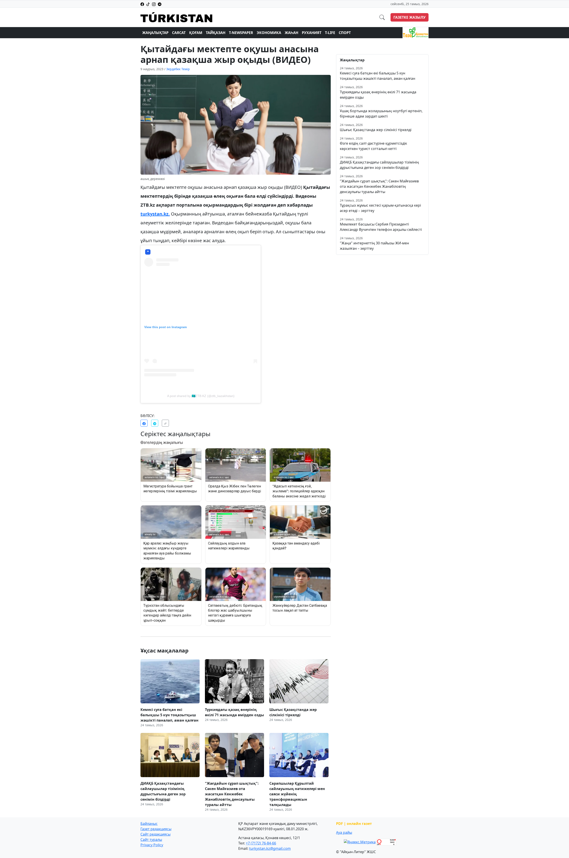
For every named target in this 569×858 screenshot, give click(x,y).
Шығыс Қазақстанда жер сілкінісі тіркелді (375, 129)
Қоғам (195, 32)
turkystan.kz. (155, 214)
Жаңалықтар (155, 32)
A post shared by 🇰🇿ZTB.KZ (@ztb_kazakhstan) (200, 396)
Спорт (345, 32)
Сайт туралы (151, 839)
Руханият (311, 32)
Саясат (179, 32)
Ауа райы (344, 832)
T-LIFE (330, 32)
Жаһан (291, 32)
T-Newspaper (241, 32)
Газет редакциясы (155, 828)
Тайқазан (215, 32)
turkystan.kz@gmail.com (270, 848)
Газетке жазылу (409, 17)
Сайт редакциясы (155, 834)
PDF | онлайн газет (354, 823)
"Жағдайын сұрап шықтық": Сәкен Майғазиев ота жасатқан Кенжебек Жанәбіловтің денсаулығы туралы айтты (379, 186)
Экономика (269, 32)
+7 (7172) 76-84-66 (261, 843)
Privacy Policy (151, 844)
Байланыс (149, 823)
